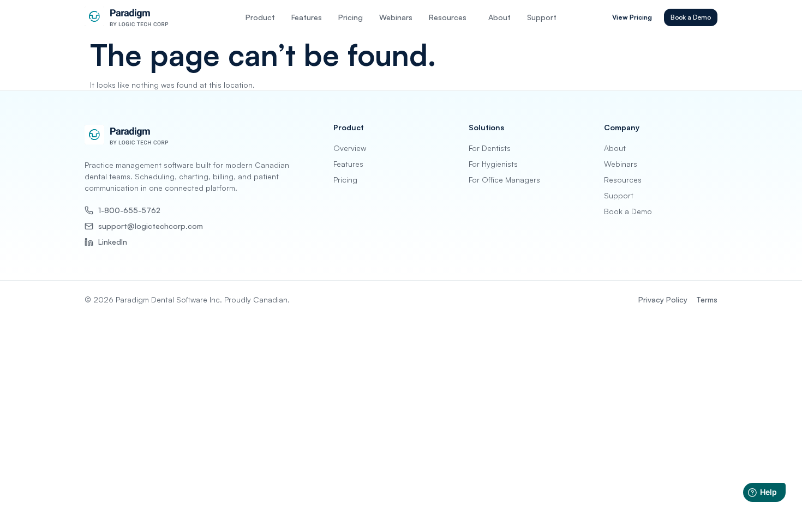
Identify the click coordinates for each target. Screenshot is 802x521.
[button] (450, 17)
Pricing (350, 17)
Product (260, 17)
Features (306, 17)
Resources (447, 17)
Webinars (395, 17)
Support (541, 17)
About (499, 17)
